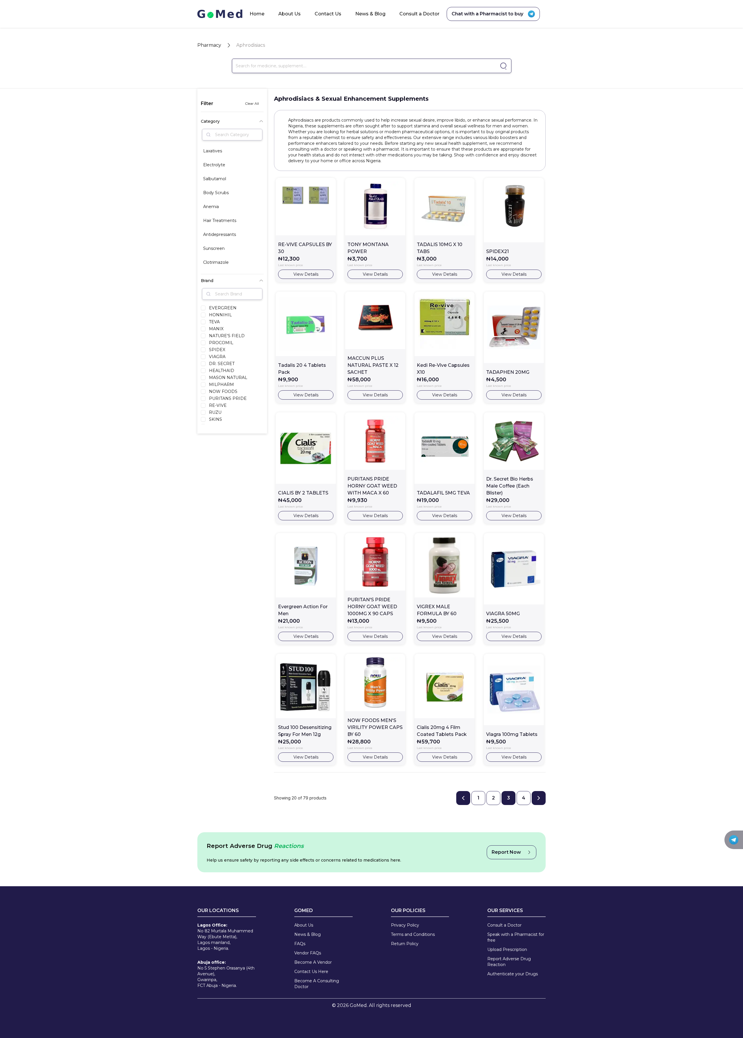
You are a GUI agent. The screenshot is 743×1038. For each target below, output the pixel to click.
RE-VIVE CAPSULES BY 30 (305, 248)
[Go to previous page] (463, 798)
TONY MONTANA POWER (368, 248)
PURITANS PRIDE (228, 398)
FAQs (299, 943)
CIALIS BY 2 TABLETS (303, 493)
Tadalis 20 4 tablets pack (302, 368)
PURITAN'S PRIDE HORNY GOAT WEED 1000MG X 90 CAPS (372, 606)
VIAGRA (217, 357)
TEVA (214, 322)
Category (210, 121)
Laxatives (212, 151)
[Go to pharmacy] (502, 66)
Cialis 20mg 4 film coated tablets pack (442, 731)
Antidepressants (219, 234)
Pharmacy (209, 45)
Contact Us (328, 14)
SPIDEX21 (497, 251)
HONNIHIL (220, 315)
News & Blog (370, 14)
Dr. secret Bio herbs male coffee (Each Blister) (509, 486)
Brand (207, 280)
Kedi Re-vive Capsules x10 (443, 368)
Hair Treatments (219, 220)
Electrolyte (214, 164)
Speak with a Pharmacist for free (515, 937)
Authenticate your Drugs (512, 973)
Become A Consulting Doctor (316, 983)
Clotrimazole (216, 262)
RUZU (215, 412)
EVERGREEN (223, 308)
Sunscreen (214, 248)
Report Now (506, 852)
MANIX (216, 329)
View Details (305, 274)
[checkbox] (203, 308)
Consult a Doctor (419, 14)
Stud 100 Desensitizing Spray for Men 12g (304, 731)
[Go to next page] (539, 798)
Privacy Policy (405, 925)
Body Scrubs (216, 192)
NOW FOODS (223, 391)
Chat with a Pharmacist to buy (487, 14)
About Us (289, 14)
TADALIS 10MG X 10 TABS (439, 248)
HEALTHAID (221, 371)
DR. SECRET (222, 364)
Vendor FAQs (307, 953)
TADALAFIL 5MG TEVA (443, 493)
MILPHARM (221, 384)
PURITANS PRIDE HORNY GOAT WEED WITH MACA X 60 (372, 486)
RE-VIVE (218, 405)
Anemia (211, 206)
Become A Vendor (313, 962)
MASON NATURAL (228, 378)
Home (257, 14)
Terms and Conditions (413, 934)
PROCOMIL (221, 343)
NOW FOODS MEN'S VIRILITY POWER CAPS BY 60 (375, 727)
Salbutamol (214, 178)
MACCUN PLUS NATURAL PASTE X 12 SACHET (372, 365)
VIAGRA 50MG (503, 613)
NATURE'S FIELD (227, 336)
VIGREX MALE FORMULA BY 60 (437, 610)
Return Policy (405, 943)
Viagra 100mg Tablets (512, 734)
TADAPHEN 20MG (507, 372)
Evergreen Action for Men (303, 610)
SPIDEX (217, 350)
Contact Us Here (311, 971)
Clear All (252, 103)
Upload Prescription (507, 949)
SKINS (215, 419)
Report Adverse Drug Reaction (509, 961)
